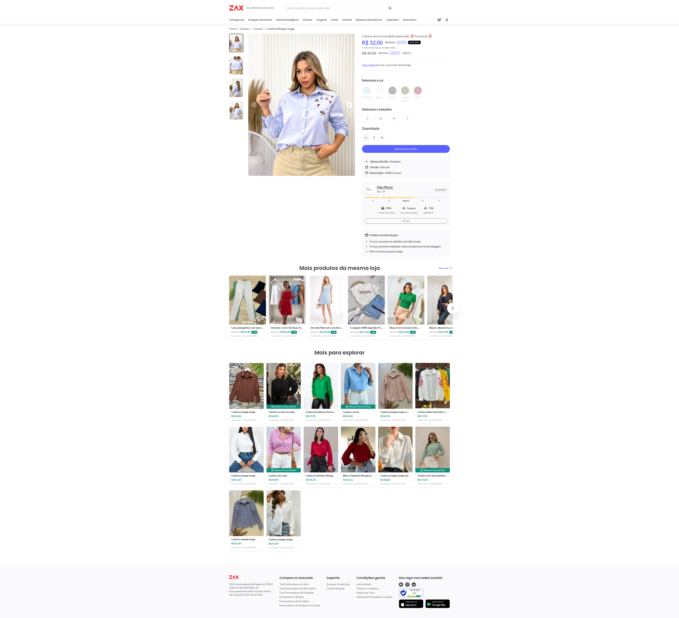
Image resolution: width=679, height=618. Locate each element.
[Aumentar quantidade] (382, 137)
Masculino (410, 20)
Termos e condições (367, 588)
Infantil (347, 20)
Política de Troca (365, 592)
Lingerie (322, 20)
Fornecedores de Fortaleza (294, 601)
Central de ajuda (336, 588)
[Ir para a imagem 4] (236, 110)
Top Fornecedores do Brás (294, 584)
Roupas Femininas (260, 20)
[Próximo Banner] (349, 105)
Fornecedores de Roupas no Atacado (299, 605)
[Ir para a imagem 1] (236, 43)
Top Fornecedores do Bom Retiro (297, 588)
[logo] (251, 577)
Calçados (392, 20)
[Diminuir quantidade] (366, 137)
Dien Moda (385, 187)
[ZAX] (236, 8)
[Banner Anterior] (254, 105)
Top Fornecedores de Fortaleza (296, 592)
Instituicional (363, 584)
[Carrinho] (439, 20)
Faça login (368, 65)
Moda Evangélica (287, 20)
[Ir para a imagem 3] (236, 87)
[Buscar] (390, 8)
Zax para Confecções (338, 584)
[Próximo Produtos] (452, 308)
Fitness (307, 20)
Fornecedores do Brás (291, 596)
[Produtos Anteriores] (226, 308)
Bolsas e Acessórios (369, 20)
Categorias (236, 20)
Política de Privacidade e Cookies (374, 596)
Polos (334, 20)
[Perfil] (447, 20)
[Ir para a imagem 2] (236, 65)
